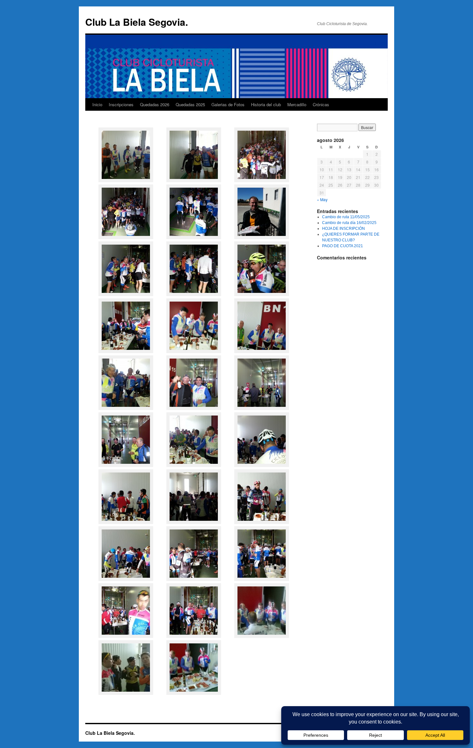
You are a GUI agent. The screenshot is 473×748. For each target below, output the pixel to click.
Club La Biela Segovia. (136, 22)
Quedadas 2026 (154, 104)
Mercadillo (296, 104)
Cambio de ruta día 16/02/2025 (349, 222)
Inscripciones (121, 104)
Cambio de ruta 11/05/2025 (346, 217)
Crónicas (321, 104)
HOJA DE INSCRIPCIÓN (343, 228)
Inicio (97, 104)
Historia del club (266, 104)
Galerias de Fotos (228, 104)
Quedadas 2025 (190, 104)
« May (322, 199)
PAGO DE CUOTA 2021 (342, 246)
